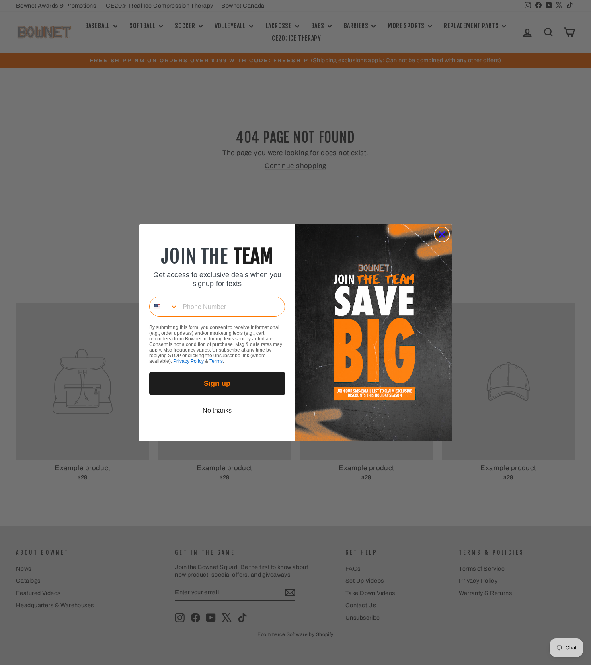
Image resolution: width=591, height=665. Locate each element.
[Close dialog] (442, 234)
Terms (216, 361)
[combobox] (164, 306)
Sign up (217, 383)
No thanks (217, 410)
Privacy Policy (188, 361)
